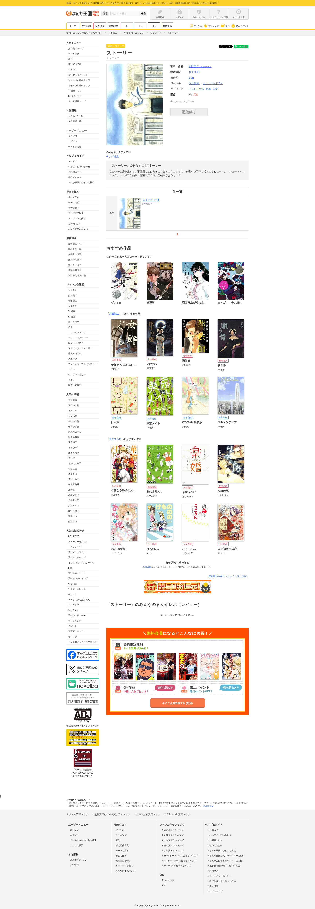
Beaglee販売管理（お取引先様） (225, 866)
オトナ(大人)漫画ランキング (178, 866)
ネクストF (115, 439)
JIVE (191, 77)
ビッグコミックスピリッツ (81, 562)
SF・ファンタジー (77, 374)
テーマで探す (74, 202)
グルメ (71, 380)
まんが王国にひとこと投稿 (81, 182)
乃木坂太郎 (73, 500)
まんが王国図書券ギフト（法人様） (226, 860)
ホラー (71, 369)
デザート (72, 626)
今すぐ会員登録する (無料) (177, 703)
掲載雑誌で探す (75, 213)
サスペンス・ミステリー (80, 348)
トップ (73, 26)
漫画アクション (75, 631)
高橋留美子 (73, 495)
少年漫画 (72, 306)
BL (140, 26)
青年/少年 (113, 26)
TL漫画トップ (75, 90)
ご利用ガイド (74, 172)
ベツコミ (72, 594)
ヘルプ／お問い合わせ (79, 166)
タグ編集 (114, 156)
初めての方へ (74, 177)
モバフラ (72, 636)
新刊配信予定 (74, 64)
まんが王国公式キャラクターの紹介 (226, 855)
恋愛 (70, 327)
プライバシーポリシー (220, 876)
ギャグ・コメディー (78, 337)
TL (127, 26)
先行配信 (86, 26)
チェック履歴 (74, 146)
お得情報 (74, 865)
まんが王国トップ (78, 814)
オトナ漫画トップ (77, 101)
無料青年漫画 (74, 265)
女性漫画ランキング (174, 835)
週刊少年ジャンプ (77, 557)
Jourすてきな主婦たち (79, 599)
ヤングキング (74, 621)
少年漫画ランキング (174, 850)
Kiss (70, 568)
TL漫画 (71, 311)
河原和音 (72, 442)
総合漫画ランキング (174, 830)
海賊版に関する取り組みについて (82, 726)
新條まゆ (72, 474)
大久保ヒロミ (74, 431)
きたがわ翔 (73, 447)
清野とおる (73, 479)
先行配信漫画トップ (78, 75)
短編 (208, 88)
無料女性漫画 (74, 254)
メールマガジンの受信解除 (83, 840)
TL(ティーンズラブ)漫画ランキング (181, 855)
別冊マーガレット (77, 589)
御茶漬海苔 (73, 437)
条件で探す (73, 197)
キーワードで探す (77, 218)
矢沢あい (72, 521)
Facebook (169, 880)
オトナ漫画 (73, 322)
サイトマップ (216, 891)
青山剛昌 (72, 400)
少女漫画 (72, 295)
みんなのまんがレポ (78, 229)
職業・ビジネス (75, 343)
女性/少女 (100, 26)
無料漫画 (167, 26)
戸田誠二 (200, 66)
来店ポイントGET (77, 116)
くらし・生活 (196, 88)
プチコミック (74, 547)
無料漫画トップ (75, 48)
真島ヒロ (72, 516)
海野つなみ (73, 421)
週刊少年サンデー (77, 615)
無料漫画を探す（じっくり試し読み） (228, 576)
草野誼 (71, 458)
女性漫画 (72, 290)
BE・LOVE (73, 536)
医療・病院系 (74, 385)
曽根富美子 (73, 484)
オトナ (154, 26)
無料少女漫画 (74, 259)
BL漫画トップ (75, 96)
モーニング (73, 605)
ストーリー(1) (151, 199)
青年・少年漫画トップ (79, 85)
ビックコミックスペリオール (82, 642)
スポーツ (72, 359)
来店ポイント (242, 26)
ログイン (72, 141)
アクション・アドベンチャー (82, 364)
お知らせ (72, 161)
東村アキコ (73, 505)
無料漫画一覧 (74, 249)
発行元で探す (74, 223)
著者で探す (73, 208)
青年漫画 (72, 300)
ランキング (213, 26)
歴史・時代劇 (74, 353)
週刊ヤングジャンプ (78, 578)
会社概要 (213, 886)
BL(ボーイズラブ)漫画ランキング (180, 860)
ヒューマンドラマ (77, 332)
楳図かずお (73, 426)
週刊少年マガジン (77, 573)
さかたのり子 (74, 463)
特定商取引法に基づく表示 (222, 881)
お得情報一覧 (74, 121)
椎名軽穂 (72, 468)
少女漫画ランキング (174, 840)
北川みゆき (73, 453)
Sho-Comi (73, 610)
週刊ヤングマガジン (78, 552)
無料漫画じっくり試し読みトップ (112, 814)
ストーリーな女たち (78, 541)
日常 (215, 88)
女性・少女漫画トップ (79, 80)
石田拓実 (72, 416)
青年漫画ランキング (174, 845)
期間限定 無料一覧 (77, 275)
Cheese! (72, 584)
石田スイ (72, 410)
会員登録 (72, 136)
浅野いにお (73, 405)
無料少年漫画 (74, 270)
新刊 (227, 26)
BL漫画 (71, 316)
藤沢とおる (73, 511)
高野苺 (71, 490)
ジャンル (198, 26)
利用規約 (213, 871)
